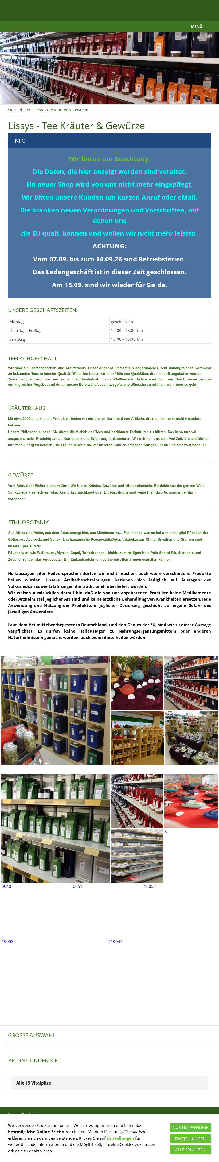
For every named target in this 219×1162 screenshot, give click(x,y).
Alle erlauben (190, 1149)
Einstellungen (120, 1138)
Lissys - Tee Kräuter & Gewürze (60, 109)
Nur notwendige (190, 1127)
